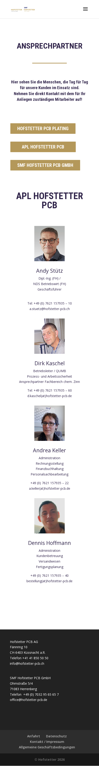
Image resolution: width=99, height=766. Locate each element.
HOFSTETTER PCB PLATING (43, 128)
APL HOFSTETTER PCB (43, 147)
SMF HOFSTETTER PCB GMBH (45, 165)
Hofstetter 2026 (51, 759)
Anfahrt (33, 736)
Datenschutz (56, 736)
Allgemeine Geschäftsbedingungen (47, 747)
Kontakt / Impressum (47, 741)
